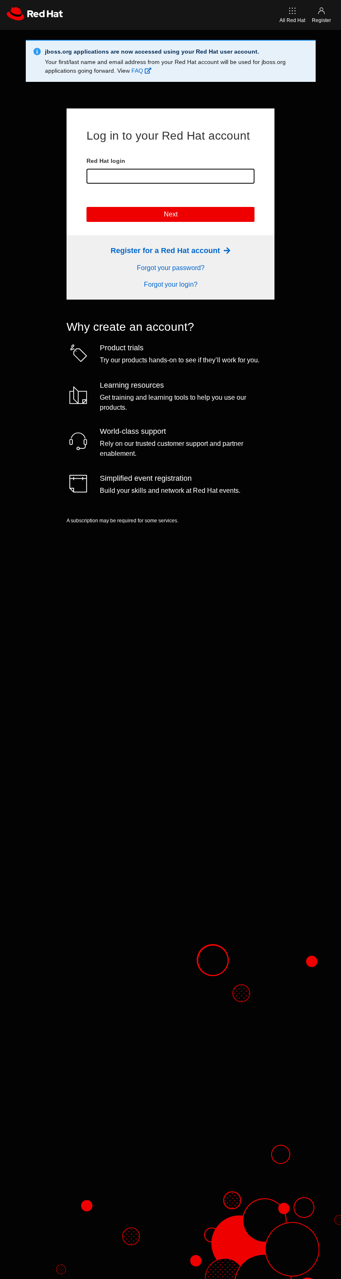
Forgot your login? (171, 284)
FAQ (138, 70)
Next (171, 214)
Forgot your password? (171, 267)
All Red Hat (292, 20)
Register (321, 20)
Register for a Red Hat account (166, 250)
